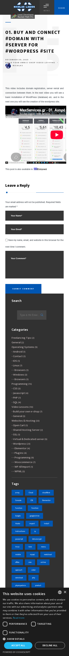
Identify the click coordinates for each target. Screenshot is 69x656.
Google (18, 515)
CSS (15, 388)
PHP (15, 397)
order (33, 570)
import (32, 523)
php (33, 577)
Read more (19, 617)
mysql (32, 554)
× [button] (64, 592)
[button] (34, 639)
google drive (34, 515)
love (30, 546)
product (38, 585)
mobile (18, 554)
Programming (20, 384)
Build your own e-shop (20, 62)
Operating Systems (23, 347)
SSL (15, 434)
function (18, 508)
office (17, 562)
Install (46, 523)
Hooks (17, 523)
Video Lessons (45, 62)
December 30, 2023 (17, 59)
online (43, 562)
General (16, 342)
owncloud (19, 577)
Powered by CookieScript (16, 652)
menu (43, 546)
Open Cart (19, 425)
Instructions (20, 531)
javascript (19, 539)
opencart (18, 570)
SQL (15, 402)
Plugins (19, 453)
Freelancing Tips (21, 338)
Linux (16, 365)
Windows (18, 374)
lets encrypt (37, 539)
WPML (18, 471)
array (17, 492)
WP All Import (22, 466)
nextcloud (48, 554)
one (30, 562)
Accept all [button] (18, 645)
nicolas (18, 65)
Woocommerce (23, 462)
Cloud (31, 492)
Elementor (20, 448)
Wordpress (19, 443)
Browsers (20, 370)
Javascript (19, 393)
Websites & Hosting (23, 420)
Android (17, 351)
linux (17, 546)
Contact (18, 356)
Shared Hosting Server (26, 430)
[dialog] (34, 622)
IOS (15, 361)
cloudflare (46, 492)
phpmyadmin (20, 585)
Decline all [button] (50, 645)
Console (18, 500)
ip (35, 531)
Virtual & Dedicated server (28, 439)
